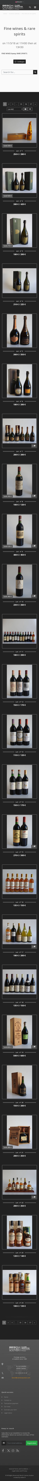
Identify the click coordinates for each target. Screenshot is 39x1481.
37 (31, 104)
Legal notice (8, 1413)
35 (21, 104)
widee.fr (23, 1477)
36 (26, 104)
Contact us (7, 1400)
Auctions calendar (14, 14)
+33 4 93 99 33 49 (21, 1373)
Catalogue (20, 62)
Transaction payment (11, 1403)
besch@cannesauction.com (21, 1378)
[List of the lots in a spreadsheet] (30, 109)
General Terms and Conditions (18, 1469)
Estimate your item (10, 1410)
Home (5, 14)
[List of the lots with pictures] (25, 109)
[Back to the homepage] (13, 7)
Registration (31, 1443)
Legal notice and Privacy (19, 1471)
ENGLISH (19, 2)
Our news (7, 1407)
